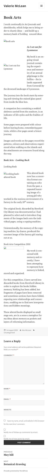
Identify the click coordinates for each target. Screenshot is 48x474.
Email (7, 399)
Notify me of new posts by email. (17, 439)
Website (7, 410)
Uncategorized (9, 332)
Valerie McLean (15, 6)
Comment (9, 355)
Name (7, 388)
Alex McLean (26, 330)
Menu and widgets (41, 8)
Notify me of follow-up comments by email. (21, 432)
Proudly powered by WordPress (16, 471)
